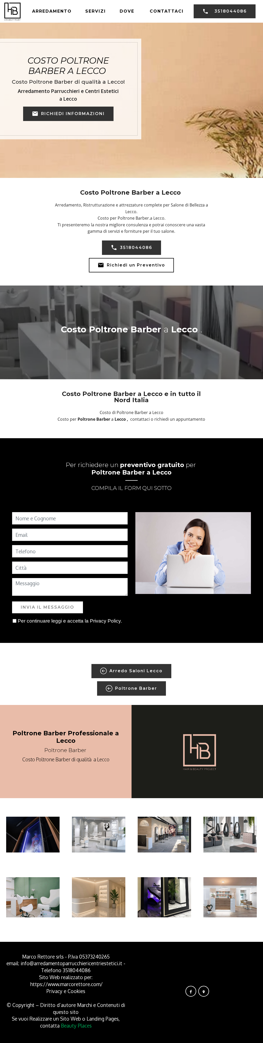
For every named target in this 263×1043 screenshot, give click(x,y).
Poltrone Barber (136, 688)
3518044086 (230, 11)
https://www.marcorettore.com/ (66, 984)
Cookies (76, 991)
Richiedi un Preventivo (136, 265)
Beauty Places (76, 1025)
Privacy (55, 991)
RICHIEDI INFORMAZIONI (73, 113)
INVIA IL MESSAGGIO (47, 607)
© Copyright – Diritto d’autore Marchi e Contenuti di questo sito (66, 1008)
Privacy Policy (105, 621)
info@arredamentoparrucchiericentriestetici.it (71, 963)
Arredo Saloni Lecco (136, 670)
